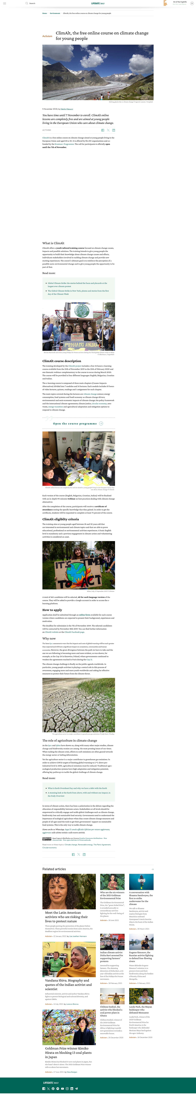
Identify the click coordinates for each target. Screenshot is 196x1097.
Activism (47, 36)
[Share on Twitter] (108, 130)
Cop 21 (89, 659)
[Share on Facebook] (102, 130)
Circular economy (49, 847)
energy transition (55, 406)
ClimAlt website (52, 632)
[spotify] (57, 1088)
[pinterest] (53, 1088)
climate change (90, 394)
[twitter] (48, 1088)
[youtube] (62, 1088)
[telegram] (76, 1088)
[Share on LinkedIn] (113, 130)
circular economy (99, 403)
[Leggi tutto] (152, 869)
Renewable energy (85, 844)
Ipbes (58, 745)
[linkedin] (71, 1088)
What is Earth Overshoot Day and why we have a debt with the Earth (77, 788)
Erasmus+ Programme (64, 144)
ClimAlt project (74, 366)
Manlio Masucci (67, 109)
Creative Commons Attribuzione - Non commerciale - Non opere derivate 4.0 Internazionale (79, 839)
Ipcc (51, 643)
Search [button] (32, 3)
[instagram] (67, 1088)
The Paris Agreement (101, 844)
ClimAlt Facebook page (74, 632)
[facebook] (43, 1088)
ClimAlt (45, 137)
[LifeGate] (98, 3)
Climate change (71, 844)
